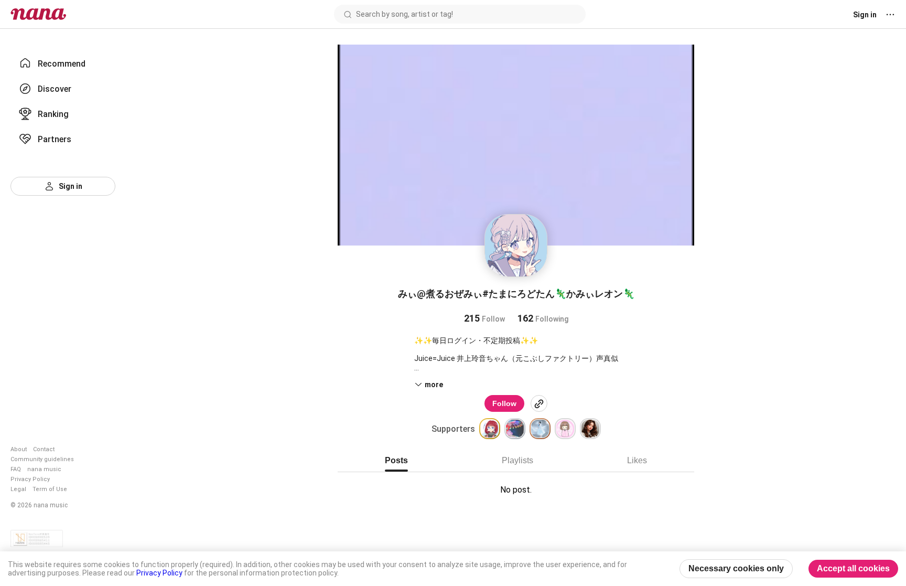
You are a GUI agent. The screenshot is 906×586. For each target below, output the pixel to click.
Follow (504, 403)
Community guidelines (42, 459)
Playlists (517, 460)
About (18, 449)
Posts (396, 460)
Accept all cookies (853, 568)
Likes (637, 460)
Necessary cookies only (736, 568)
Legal (18, 489)
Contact (44, 449)
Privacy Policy (30, 479)
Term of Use (50, 489)
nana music (44, 469)
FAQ (15, 469)
